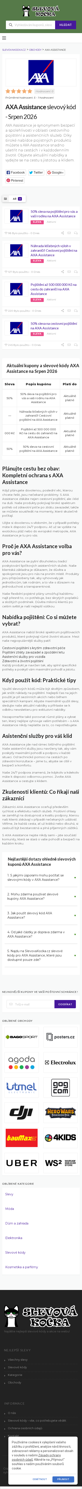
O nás (12, 1413)
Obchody (14, 1382)
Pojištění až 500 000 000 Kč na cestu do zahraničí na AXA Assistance (54, 289)
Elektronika (13, 1238)
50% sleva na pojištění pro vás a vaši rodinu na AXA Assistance (54, 213)
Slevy (9, 1194)
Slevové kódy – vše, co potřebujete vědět (37, 1420)
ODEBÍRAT (65, 1004)
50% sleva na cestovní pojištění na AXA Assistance (54, 325)
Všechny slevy (18, 1359)
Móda (9, 1209)
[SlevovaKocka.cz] (41, 11)
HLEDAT (65, 25)
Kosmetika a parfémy (21, 1267)
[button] (15, 173)
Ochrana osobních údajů (25, 1428)
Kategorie (15, 1375)
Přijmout (63, 1479)
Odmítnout (40, 1479)
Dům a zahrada (16, 1223)
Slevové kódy (15, 1253)
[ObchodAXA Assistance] (41, 73)
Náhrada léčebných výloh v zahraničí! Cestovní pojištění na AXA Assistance (54, 250)
